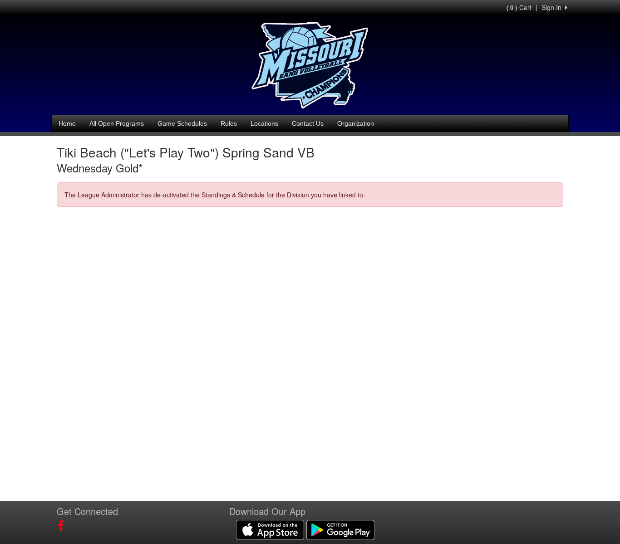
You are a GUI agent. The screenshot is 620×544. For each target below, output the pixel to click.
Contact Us (308, 123)
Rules (229, 123)
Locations (264, 123)
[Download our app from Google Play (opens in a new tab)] (340, 529)
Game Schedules (182, 123)
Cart (519, 7)
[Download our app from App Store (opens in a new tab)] (270, 529)
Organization (355, 123)
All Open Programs (116, 123)
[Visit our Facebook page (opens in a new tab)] (64, 525)
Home (67, 123)
